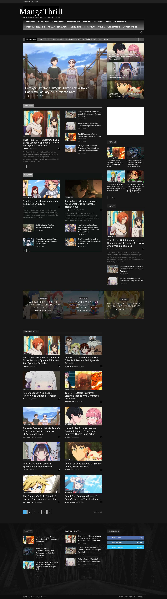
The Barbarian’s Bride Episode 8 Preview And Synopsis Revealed (40, 497)
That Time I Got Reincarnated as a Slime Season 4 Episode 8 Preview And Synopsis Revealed (73, 39)
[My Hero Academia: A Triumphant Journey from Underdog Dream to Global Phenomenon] (135, 153)
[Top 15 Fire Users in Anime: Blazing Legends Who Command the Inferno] (70, 137)
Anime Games (43, 298)
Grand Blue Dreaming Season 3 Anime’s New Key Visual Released (82, 497)
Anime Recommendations (135, 181)
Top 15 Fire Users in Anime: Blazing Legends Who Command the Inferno (89, 136)
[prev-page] (24, 166)
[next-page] (27, 166)
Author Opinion (112, 158)
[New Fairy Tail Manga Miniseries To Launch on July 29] (41, 189)
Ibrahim (25, 207)
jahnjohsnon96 (30, 96)
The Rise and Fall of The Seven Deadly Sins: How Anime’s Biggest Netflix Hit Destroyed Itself (116, 187)
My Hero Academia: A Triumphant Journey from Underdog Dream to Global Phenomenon (135, 163)
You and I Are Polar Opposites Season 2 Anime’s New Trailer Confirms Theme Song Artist (80, 431)
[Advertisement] (125, 121)
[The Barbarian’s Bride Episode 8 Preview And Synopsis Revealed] (41, 484)
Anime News (27, 136)
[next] (140, 39)
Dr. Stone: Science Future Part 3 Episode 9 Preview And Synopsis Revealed (89, 114)
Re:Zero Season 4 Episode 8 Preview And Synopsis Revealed (40, 394)
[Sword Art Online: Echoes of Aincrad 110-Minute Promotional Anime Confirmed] (43, 305)
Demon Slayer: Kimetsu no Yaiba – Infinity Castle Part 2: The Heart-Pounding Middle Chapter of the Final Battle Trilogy (135, 188)
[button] (141, 32)
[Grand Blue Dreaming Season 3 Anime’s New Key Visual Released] (83, 484)
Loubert (25, 148)
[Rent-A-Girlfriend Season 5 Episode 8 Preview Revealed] (125, 71)
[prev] (137, 39)
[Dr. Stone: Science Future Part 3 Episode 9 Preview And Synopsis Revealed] (70, 114)
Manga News (27, 197)
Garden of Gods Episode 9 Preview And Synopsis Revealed (83, 465)
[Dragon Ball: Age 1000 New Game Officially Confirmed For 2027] (124, 305)
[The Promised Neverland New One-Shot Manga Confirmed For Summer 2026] (70, 242)
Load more (40, 576)
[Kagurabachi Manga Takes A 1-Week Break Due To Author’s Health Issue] (83, 189)
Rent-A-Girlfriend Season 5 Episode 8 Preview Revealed (38, 465)
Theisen (25, 469)
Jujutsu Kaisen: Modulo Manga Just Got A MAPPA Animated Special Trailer (46, 241)
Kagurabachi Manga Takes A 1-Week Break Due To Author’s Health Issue (81, 204)
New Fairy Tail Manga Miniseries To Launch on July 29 (40, 202)
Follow (140, 542)
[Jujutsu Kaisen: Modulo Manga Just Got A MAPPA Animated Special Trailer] (28, 242)
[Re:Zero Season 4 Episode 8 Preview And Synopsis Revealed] (70, 126)
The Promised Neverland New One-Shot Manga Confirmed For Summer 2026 (89, 241)
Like (141, 537)
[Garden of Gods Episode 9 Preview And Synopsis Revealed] (125, 90)
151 (44, 512)
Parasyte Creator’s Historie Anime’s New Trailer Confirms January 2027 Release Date (88, 148)
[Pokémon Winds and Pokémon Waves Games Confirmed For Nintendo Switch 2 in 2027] (83, 305)
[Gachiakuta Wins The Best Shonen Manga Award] (28, 228)
